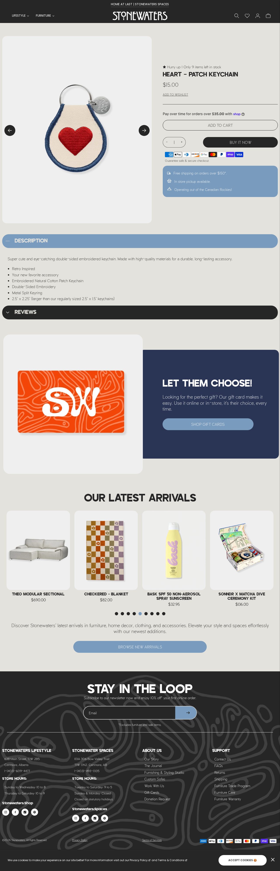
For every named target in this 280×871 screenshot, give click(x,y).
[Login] (247, 16)
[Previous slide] (9, 130)
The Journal (153, 766)
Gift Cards (151, 792)
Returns (219, 772)
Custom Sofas (154, 779)
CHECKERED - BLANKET (106, 594)
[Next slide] (144, 130)
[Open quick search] (237, 16)
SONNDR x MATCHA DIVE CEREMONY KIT (242, 596)
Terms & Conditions (171, 860)
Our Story (151, 759)
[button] (116, 614)
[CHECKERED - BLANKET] (106, 550)
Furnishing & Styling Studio (164, 772)
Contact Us (222, 759)
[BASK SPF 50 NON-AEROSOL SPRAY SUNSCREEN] (174, 550)
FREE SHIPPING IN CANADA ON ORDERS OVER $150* (140, 4)
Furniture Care (224, 792)
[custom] (5, 812)
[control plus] (182, 142)
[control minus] (167, 142)
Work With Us (154, 786)
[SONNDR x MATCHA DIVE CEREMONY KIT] (241, 550)
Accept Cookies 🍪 (242, 860)
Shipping (220, 779)
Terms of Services (152, 839)
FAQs (218, 766)
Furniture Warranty (227, 799)
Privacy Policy (80, 839)
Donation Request (157, 799)
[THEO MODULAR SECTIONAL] (38, 550)
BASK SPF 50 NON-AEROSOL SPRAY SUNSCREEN (174, 596)
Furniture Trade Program (232, 786)
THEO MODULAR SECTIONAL (38, 594)
